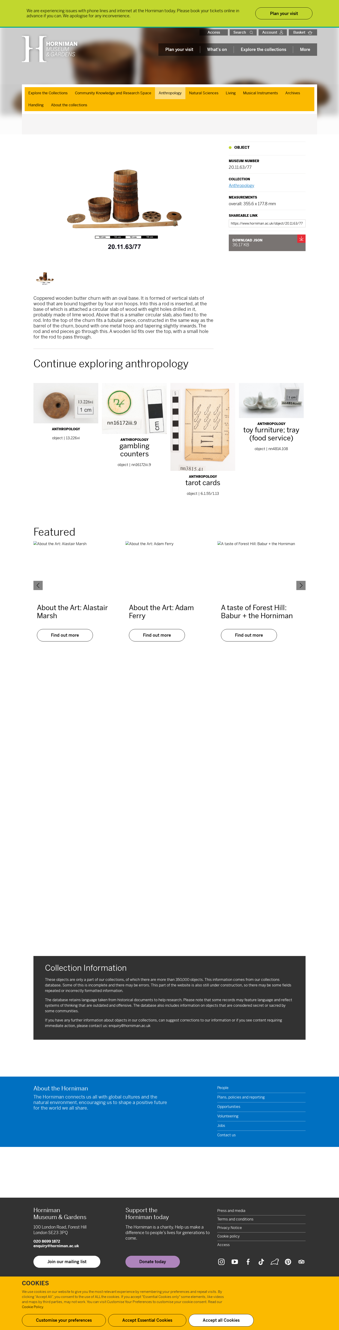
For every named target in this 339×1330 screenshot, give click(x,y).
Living (231, 93)
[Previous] (38, 585)
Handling (36, 105)
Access (214, 32)
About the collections (69, 105)
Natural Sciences (203, 93)
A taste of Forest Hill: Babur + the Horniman (257, 611)
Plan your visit (179, 49)
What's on (217, 49)
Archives (292, 93)
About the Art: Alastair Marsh (72, 611)
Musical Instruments (260, 93)
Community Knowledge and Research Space (113, 93)
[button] (252, 32)
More (305, 49)
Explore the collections (263, 49)
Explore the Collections (48, 93)
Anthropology (170, 93)
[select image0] (44, 277)
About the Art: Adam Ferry (161, 611)
